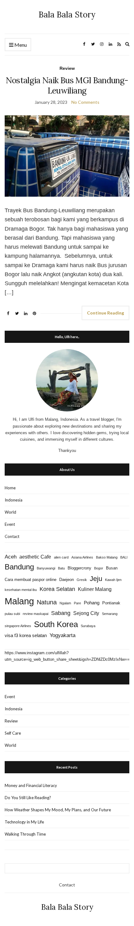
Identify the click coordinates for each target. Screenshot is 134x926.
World (10, 512)
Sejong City (86, 613)
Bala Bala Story (67, 14)
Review (67, 68)
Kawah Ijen (113, 580)
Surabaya (88, 626)
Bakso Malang (106, 557)
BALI (123, 557)
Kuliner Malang (95, 589)
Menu (20, 45)
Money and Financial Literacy (31, 785)
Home (10, 487)
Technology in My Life (24, 821)
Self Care (13, 733)
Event (10, 524)
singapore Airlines (18, 626)
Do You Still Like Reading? (28, 797)
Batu (61, 568)
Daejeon (66, 579)
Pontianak (111, 603)
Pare (77, 603)
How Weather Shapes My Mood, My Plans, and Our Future (58, 809)
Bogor (98, 568)
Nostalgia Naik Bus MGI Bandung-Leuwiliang (67, 85)
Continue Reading (105, 312)
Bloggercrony (79, 568)
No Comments (85, 102)
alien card (61, 557)
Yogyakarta (62, 635)
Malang (19, 601)
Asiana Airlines (82, 557)
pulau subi (12, 614)
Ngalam (65, 603)
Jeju (96, 579)
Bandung (19, 567)
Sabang (60, 613)
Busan (111, 568)
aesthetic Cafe (35, 556)
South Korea (56, 624)
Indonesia (13, 499)
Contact (12, 536)
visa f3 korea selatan (26, 635)
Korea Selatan (57, 589)
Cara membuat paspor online (30, 579)
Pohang (91, 602)
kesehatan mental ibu (21, 590)
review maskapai (35, 614)
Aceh (11, 557)
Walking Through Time (25, 834)
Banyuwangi (46, 568)
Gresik (82, 580)
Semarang (109, 614)
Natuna (47, 602)
